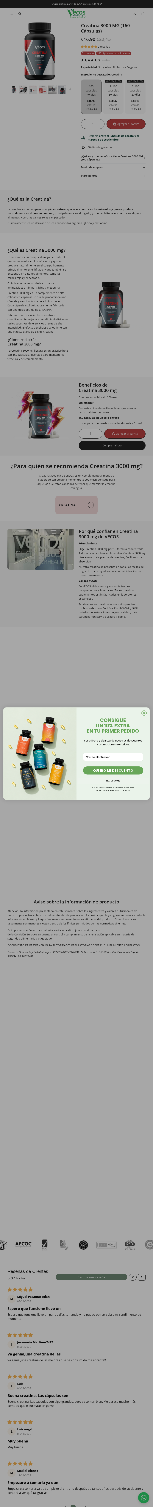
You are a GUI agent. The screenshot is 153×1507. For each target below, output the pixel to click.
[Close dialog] (144, 712)
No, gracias (113, 780)
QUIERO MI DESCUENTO (113, 770)
